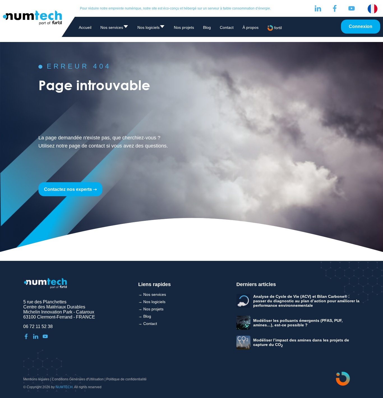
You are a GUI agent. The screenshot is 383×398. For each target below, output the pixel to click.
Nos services (114, 28)
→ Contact (147, 323)
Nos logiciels (151, 28)
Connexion (360, 26)
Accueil (85, 27)
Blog (207, 27)
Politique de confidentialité (126, 379)
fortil (277, 27)
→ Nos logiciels (151, 301)
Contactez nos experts (68, 189)
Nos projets (184, 27)
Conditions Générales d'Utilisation (78, 379)
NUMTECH (64, 387)
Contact (227, 27)
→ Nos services (152, 294)
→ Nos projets (150, 309)
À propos (251, 27)
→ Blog (144, 316)
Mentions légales (36, 379)
